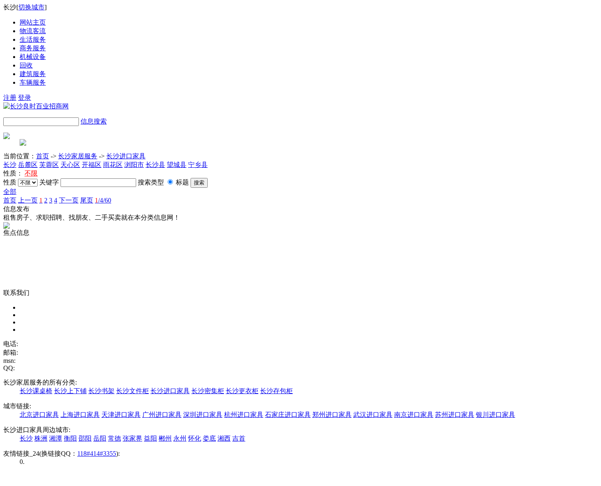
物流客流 (33, 30)
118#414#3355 (96, 453)
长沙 (9, 164)
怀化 (194, 438)
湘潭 (55, 438)
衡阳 (70, 438)
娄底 (209, 438)
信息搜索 (94, 121)
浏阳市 (134, 164)
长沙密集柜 (207, 390)
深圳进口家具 (202, 414)
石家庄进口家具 (288, 414)
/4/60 (103, 200)
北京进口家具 (39, 414)
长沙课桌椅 (36, 390)
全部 (9, 191)
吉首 (238, 438)
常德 (114, 438)
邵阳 (85, 438)
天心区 (70, 164)
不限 (31, 173)
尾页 (86, 200)
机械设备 (33, 56)
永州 (179, 438)
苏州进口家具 (454, 414)
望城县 (176, 164)
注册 (9, 97)
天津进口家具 (121, 414)
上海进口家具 (80, 414)
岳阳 (99, 438)
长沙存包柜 (276, 390)
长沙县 (155, 164)
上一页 (28, 200)
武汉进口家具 (372, 414)
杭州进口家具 (243, 414)
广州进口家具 (162, 414)
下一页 (68, 200)
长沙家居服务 (77, 156)
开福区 (91, 164)
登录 (24, 97)
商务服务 (33, 48)
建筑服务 (33, 73)
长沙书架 (101, 390)
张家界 (132, 438)
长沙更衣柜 (242, 390)
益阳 (150, 438)
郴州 (165, 438)
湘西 (224, 438)
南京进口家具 (413, 414)
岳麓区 (28, 164)
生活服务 (33, 39)
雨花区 (113, 164)
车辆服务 (33, 82)
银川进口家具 (495, 414)
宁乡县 (198, 164)
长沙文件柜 (132, 390)
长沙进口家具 (126, 156)
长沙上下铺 (70, 390)
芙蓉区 (49, 164)
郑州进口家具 (332, 414)
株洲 (40, 438)
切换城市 (31, 7)
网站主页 (33, 22)
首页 (42, 156)
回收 (26, 65)
